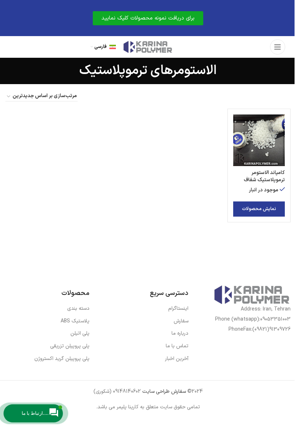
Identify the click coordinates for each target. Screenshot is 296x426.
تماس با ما (177, 346)
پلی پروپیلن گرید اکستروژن (62, 358)
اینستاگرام (178, 308)
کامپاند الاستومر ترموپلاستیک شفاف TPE (264, 180)
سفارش (181, 321)
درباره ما (179, 333)
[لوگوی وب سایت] (148, 47)
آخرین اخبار (176, 358)
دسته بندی (78, 308)
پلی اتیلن (80, 333)
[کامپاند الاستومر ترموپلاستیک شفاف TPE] (259, 140)
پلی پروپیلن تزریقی (70, 346)
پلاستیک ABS (75, 321)
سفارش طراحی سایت (163, 391)
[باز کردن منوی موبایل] (277, 47)
